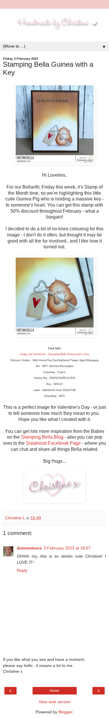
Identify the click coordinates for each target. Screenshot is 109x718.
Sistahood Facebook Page (54, 443)
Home (54, 691)
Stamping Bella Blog (42, 437)
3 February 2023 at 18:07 (67, 548)
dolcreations (29, 548)
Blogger (65, 712)
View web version (55, 701)
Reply (22, 570)
